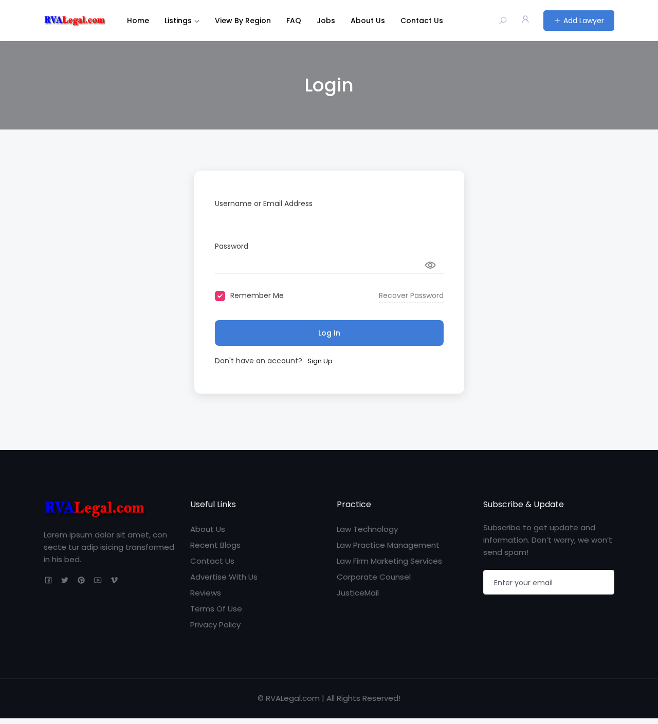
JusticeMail (358, 592)
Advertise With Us (224, 576)
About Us (368, 20)
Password (231, 246)
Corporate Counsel (374, 576)
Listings (178, 20)
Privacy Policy (215, 624)
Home (138, 20)
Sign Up (320, 361)
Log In (329, 333)
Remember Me (257, 296)
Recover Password (411, 295)
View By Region (243, 20)
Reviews (205, 592)
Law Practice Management (388, 545)
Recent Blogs (215, 545)
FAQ (293, 20)
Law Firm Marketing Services (389, 560)
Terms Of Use (216, 608)
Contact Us (421, 20)
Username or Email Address (264, 203)
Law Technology (367, 529)
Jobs (326, 20)
